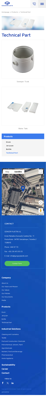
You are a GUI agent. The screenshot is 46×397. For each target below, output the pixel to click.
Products (15, 12)
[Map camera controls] (41, 202)
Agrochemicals (7, 348)
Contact (5, 373)
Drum (8, 142)
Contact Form (17, 263)
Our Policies (6, 293)
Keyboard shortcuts (15, 214)
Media (4, 300)
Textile (4, 338)
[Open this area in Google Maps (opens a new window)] (6, 213)
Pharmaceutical (7, 355)
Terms (41, 214)
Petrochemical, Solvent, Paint (12, 345)
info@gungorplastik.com (19, 256)
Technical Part (12, 153)
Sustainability (8, 365)
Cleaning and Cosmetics (10, 334)
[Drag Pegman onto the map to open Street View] (41, 210)
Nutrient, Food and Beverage (12, 351)
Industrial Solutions (11, 329)
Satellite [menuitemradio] (18, 172)
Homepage (5, 12)
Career (5, 369)
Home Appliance (7, 358)
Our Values (5, 290)
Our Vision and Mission (10, 286)
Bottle (8, 149)
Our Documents (7, 297)
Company (6, 277)
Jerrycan (9, 146)
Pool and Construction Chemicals (13, 341)
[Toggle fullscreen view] (41, 171)
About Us (5, 283)
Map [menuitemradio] (7, 172)
